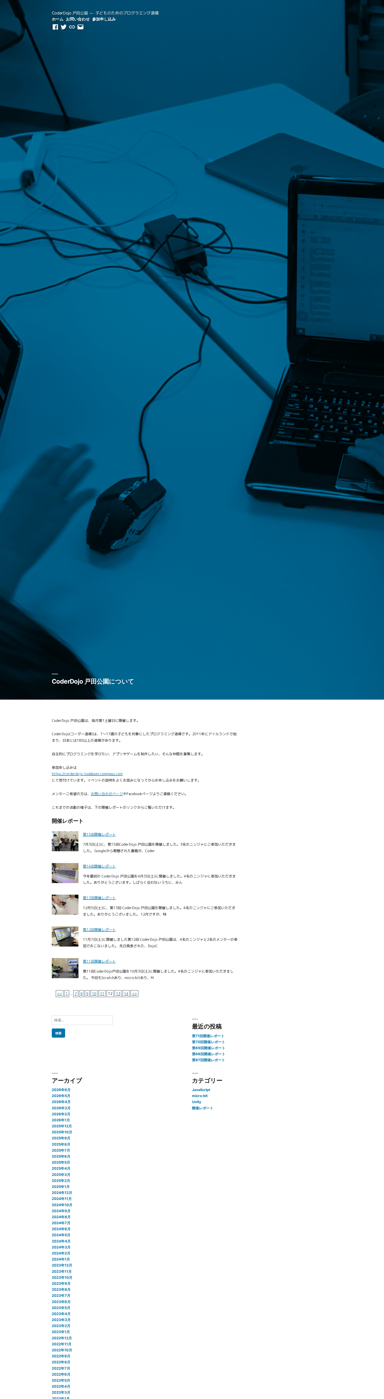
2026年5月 (61, 1096)
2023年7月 (61, 1295)
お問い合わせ (78, 19)
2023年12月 (62, 1265)
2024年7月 (61, 1223)
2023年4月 (61, 1313)
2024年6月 (61, 1229)
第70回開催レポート (208, 1042)
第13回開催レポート (99, 897)
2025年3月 (61, 1174)
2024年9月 (61, 1211)
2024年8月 (61, 1217)
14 (126, 993)
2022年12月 (62, 1338)
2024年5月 (61, 1235)
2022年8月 (61, 1362)
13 (118, 993)
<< (59, 993)
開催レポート (202, 1108)
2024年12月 (62, 1192)
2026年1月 (61, 1120)
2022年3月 (61, 1392)
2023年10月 (62, 1277)
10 (94, 993)
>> (134, 993)
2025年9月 (61, 1138)
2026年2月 (61, 1114)
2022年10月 (62, 1350)
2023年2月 (61, 1326)
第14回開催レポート (99, 866)
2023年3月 (61, 1320)
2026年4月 (61, 1102)
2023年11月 (62, 1271)
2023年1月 (61, 1332)
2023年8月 (61, 1289)
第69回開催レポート (208, 1048)
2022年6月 (61, 1374)
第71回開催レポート (208, 1036)
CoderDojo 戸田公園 (70, 13)
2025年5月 (61, 1162)
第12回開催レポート (99, 929)
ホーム (58, 19)
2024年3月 (61, 1247)
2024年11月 (62, 1198)
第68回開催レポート (208, 1054)
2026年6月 (61, 1089)
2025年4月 (61, 1168)
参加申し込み (104, 19)
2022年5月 (61, 1380)
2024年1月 (61, 1259)
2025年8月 (61, 1144)
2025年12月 (62, 1126)
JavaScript (201, 1089)
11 (102, 993)
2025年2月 (61, 1180)
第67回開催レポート (208, 1060)
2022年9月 (61, 1356)
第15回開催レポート (99, 834)
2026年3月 (61, 1108)
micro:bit (200, 1096)
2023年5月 (61, 1307)
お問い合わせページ (107, 793)
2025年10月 (62, 1132)
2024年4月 (61, 1241)
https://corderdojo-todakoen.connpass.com (87, 773)
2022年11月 (62, 1344)
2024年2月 (61, 1253)
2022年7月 (61, 1368)
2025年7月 (61, 1150)
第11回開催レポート (99, 961)
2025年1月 (61, 1186)
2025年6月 (61, 1156)
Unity (196, 1102)
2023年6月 (61, 1301)
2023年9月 (61, 1283)
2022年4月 (61, 1386)
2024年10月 (62, 1205)
